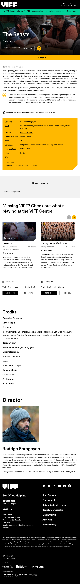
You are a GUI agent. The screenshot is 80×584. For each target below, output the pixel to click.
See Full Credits (26, 132)
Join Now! (72, 11)
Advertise (47, 519)
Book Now (28, 293)
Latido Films (25, 148)
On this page (39, 57)
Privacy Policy (49, 524)
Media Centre (49, 514)
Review (23, 153)
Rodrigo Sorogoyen (28, 121)
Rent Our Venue (50, 495)
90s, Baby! (9, 253)
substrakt (11, 558)
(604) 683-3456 (8, 501)
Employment (48, 500)
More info (10, 293)
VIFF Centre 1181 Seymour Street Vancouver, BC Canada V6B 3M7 (11, 518)
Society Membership (52, 509)
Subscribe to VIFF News (54, 504)
